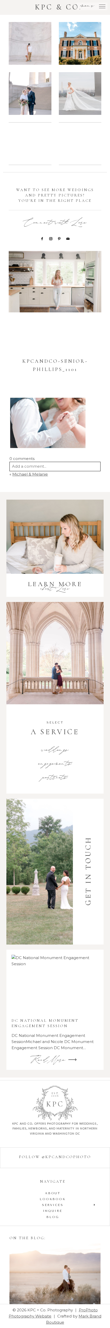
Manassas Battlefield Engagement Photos (30, 144)
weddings (55, 750)
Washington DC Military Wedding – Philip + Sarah (80, 94)
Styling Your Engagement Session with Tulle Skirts (54, 1274)
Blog (52, 1217)
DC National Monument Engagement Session (30, 44)
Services (52, 1205)
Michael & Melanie (30, 474)
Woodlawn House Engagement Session (79, 44)
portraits (55, 778)
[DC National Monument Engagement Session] (55, 984)
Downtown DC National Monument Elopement (30, 94)
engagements (55, 764)
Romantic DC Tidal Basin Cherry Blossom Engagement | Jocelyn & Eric (80, 144)
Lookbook (52, 1199)
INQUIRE (52, 1211)
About (52, 1193)
